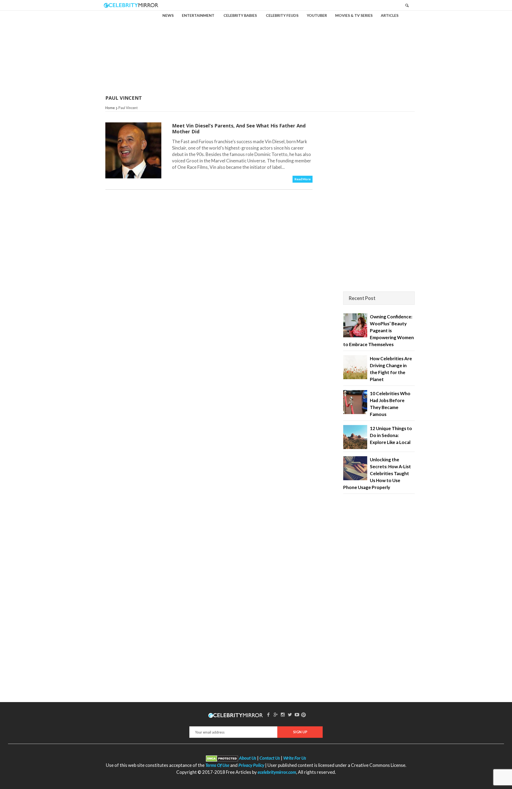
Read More (302, 179)
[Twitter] (290, 714)
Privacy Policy (251, 765)
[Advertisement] (256, 49)
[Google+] (275, 714)
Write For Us (294, 758)
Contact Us (269, 758)
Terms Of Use (217, 765)
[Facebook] (268, 714)
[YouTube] (297, 714)
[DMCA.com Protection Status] (222, 758)
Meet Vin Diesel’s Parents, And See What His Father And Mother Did (239, 128)
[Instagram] (282, 714)
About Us (247, 758)
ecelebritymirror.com (277, 772)
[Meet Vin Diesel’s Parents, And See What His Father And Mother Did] (133, 150)
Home (110, 108)
